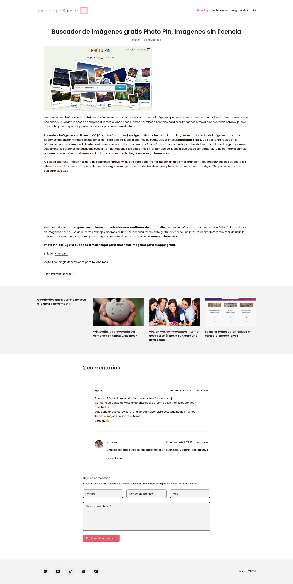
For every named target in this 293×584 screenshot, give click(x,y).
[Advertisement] (146, 201)
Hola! (240, 571)
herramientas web (59, 273)
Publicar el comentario (101, 538)
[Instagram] (96, 571)
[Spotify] (45, 571)
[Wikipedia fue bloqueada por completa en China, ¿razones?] (118, 312)
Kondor (112, 442)
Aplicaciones (220, 10)
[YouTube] (58, 571)
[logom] (62, 10)
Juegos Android (240, 10)
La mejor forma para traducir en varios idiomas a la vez (228, 334)
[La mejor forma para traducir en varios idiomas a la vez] (230, 312)
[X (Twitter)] (83, 571)
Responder (202, 390)
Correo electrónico (142, 493)
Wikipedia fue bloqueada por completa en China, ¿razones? (115, 334)
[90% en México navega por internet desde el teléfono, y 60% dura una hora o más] (174, 312)
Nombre (91, 493)
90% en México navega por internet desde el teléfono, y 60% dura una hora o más (174, 336)
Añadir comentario (98, 506)
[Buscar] (254, 10)
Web (175, 493)
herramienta (93, 227)
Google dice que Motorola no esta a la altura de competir (61, 302)
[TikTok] (70, 571)
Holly (98, 390)
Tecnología (203, 10)
